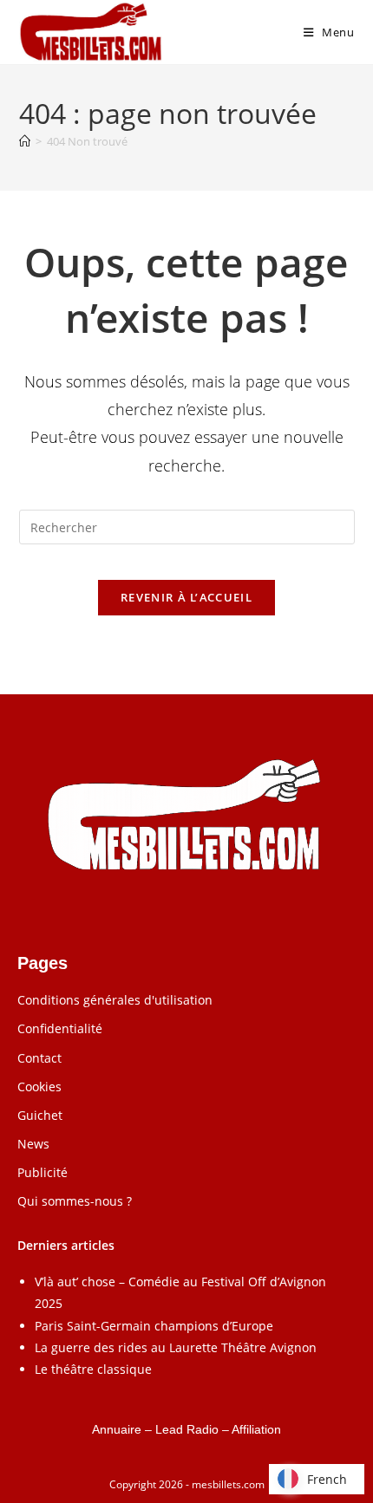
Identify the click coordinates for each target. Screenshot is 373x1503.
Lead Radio (187, 1429)
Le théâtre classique (93, 1369)
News (33, 1143)
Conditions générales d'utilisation (115, 1000)
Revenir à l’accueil (186, 597)
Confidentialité (59, 1028)
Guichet (39, 1115)
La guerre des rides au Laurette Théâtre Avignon (176, 1347)
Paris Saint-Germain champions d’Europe (154, 1326)
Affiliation (256, 1429)
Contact (39, 1058)
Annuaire (116, 1429)
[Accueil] (24, 141)
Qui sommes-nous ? (74, 1201)
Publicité (42, 1172)
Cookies (39, 1086)
